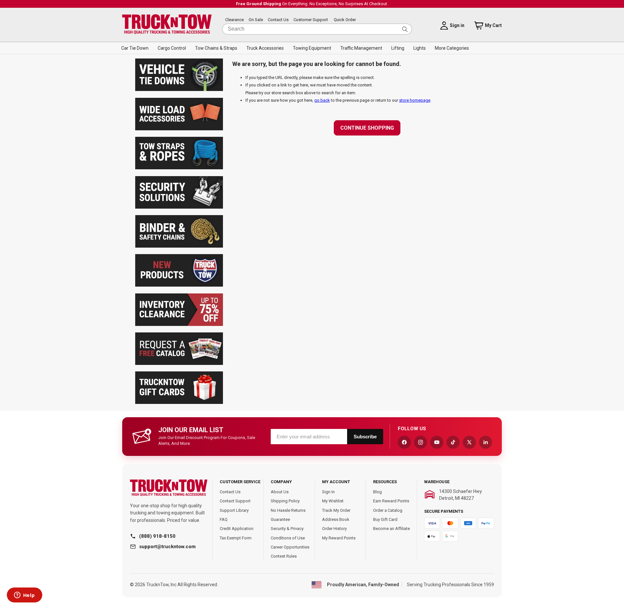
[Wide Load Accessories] (179, 128)
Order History (334, 528)
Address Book (335, 519)
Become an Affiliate (391, 528)
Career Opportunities (290, 547)
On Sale (256, 20)
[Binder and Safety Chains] (179, 246)
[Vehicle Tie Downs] (179, 89)
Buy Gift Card (385, 519)
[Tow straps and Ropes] (179, 167)
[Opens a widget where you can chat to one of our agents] (24, 596)
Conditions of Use (288, 538)
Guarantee (280, 519)
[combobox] (317, 29)
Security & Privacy (287, 528)
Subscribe (365, 436)
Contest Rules (284, 556)
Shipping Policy (285, 500)
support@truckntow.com (167, 546)
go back (322, 100)
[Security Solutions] (179, 207)
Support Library (234, 510)
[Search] (405, 29)
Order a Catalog (387, 510)
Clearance (234, 20)
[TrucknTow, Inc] (168, 488)
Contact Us (278, 20)
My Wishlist (333, 500)
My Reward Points (339, 538)
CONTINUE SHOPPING (367, 128)
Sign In (328, 491)
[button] (135, 48)
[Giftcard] (179, 402)
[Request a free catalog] (179, 363)
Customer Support (310, 20)
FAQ (224, 519)
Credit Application (237, 528)
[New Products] (179, 285)
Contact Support (235, 500)
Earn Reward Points (391, 500)
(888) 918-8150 (157, 536)
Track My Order (336, 510)
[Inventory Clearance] (179, 324)
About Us (280, 491)
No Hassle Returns (288, 510)
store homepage (414, 100)
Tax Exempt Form (236, 538)
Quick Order (345, 20)
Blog (377, 491)
